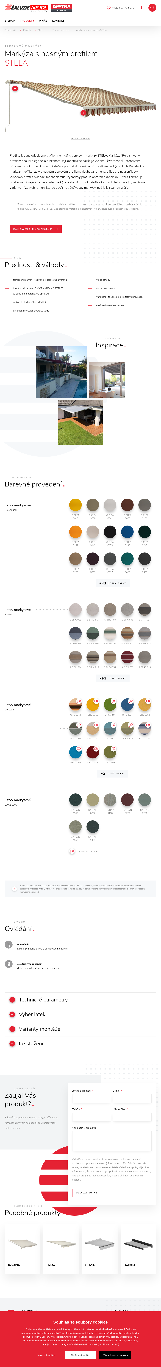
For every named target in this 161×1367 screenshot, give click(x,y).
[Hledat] (152, 8)
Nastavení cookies (46, 1355)
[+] (83, 113)
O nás (43, 20)
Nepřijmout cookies (80, 1355)
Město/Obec (120, 1109)
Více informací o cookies (71, 1333)
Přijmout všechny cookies (115, 1355)
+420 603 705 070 (123, 7)
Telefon (77, 1109)
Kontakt (58, 20)
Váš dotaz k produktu (84, 1128)
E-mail (117, 1090)
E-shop (10, 20)
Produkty (27, 20)
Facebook (141, 7)
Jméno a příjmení (82, 1090)
